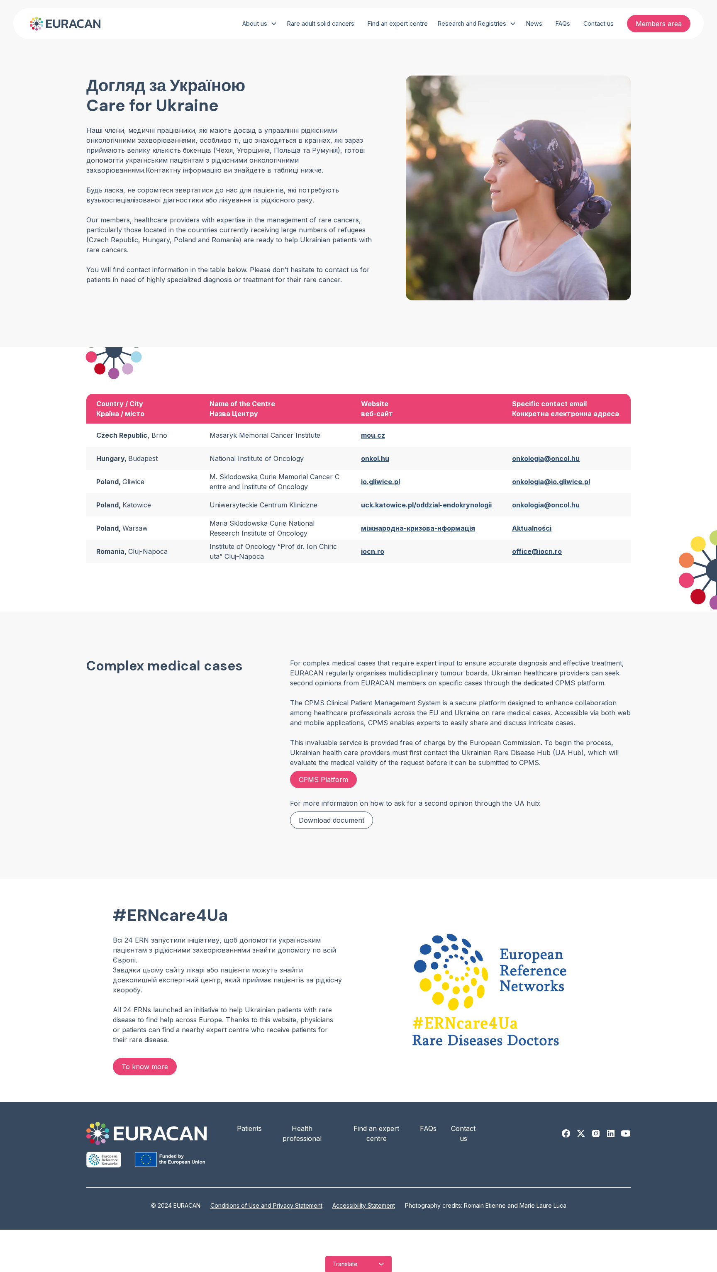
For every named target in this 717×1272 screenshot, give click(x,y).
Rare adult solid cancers (320, 23)
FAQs (563, 23)
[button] (259, 24)
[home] (63, 24)
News (534, 23)
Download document (331, 820)
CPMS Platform (323, 779)
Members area (659, 23)
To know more (145, 1066)
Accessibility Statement (363, 1205)
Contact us (598, 23)
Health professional (302, 1133)
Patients (249, 1128)
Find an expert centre (398, 23)
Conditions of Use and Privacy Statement (266, 1205)
